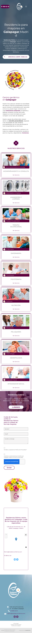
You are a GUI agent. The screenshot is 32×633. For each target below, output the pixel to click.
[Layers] (26, 535)
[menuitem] (16, 623)
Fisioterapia (16, 279)
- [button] (6, 537)
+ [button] (6, 535)
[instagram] (17, 559)
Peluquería (16, 332)
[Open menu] (26, 6)
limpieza (16, 199)
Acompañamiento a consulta (16, 171)
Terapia (16, 225)
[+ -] (16, 541)
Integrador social (16, 384)
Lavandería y (16, 197)
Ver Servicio (16, 175)
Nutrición (15, 305)
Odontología (16, 358)
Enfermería (16, 253)
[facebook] (15, 559)
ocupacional (16, 227)
